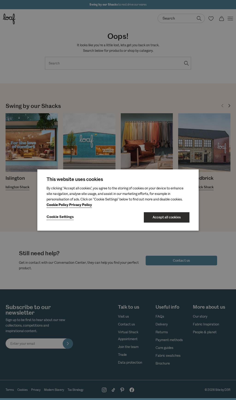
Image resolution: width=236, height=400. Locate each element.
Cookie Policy (57, 205)
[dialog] (118, 200)
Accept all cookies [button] (167, 217)
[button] (60, 217)
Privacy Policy (80, 205)
